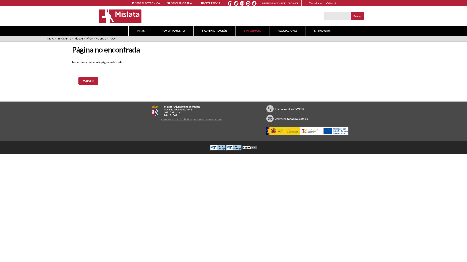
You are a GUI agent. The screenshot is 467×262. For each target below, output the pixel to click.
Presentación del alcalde (280, 3)
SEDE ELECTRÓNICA (147, 3)
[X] (236, 3)
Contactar (208, 119)
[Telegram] (248, 3)
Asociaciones (287, 30)
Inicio (141, 30)
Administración (215, 30)
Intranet (218, 119)
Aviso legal (166, 119)
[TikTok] (254, 3)
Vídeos (78, 38)
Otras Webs (322, 30)
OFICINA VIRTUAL (182, 3)
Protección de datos (182, 119)
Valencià (331, 3)
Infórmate (253, 30)
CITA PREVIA (212, 3)
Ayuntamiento (174, 30)
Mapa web (197, 119)
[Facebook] (230, 3)
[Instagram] (242, 3)
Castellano (315, 3)
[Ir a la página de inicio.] (117, 15)
